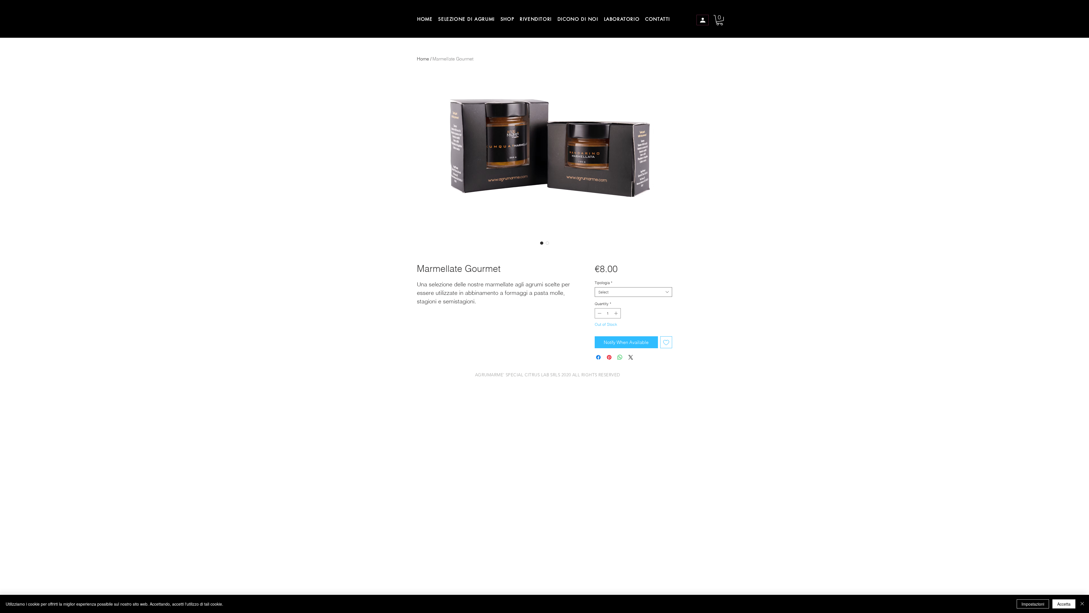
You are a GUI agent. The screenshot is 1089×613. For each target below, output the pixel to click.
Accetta (1064, 604)
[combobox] (633, 292)
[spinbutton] (607, 313)
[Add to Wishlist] (666, 342)
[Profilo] (703, 20)
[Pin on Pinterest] (609, 357)
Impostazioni (1033, 604)
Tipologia (603, 282)
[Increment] (616, 313)
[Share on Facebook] (598, 357)
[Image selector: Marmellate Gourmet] (541, 243)
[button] (720, 20)
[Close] (1082, 603)
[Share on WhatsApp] (620, 357)
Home (423, 59)
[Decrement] (599, 313)
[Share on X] (630, 357)
